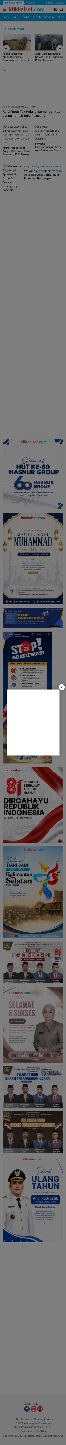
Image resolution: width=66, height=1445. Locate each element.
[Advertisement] (33, 723)
